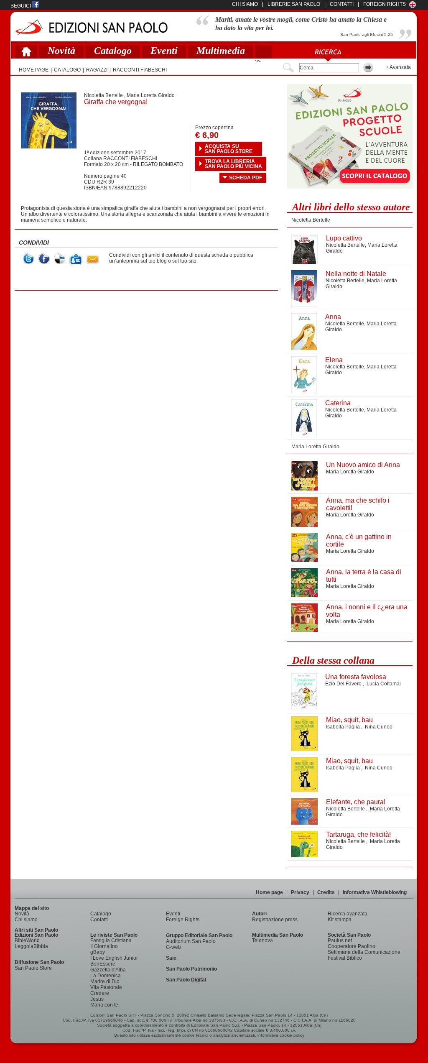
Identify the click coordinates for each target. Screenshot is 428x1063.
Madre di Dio (105, 981)
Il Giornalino (104, 946)
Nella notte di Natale (356, 273)
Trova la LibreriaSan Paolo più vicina (233, 163)
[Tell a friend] (93, 259)
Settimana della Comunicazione (364, 952)
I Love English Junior (114, 958)
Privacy (300, 892)
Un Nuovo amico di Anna (363, 464)
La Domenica (105, 976)
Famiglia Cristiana (111, 940)
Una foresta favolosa (355, 676)
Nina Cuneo (378, 727)
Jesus (97, 999)
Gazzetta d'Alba (108, 970)
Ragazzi (96, 70)
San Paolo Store (33, 968)
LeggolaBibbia (31, 946)
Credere (99, 993)
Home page (269, 892)
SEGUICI (21, 6)
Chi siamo (26, 919)
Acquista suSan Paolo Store (228, 148)
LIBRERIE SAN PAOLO (294, 4)
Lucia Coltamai (384, 684)
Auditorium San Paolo (191, 941)
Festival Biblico (345, 958)
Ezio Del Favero (344, 684)
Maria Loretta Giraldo (151, 95)
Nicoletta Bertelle (103, 95)
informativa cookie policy (280, 1035)
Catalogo (113, 50)
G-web (173, 947)
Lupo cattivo (344, 238)
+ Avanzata (398, 67)
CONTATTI (342, 4)
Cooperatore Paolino (351, 946)
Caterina (338, 402)
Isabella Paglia (343, 727)
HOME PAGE (33, 70)
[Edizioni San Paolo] (91, 27)
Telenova (262, 940)
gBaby (97, 952)
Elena (334, 359)
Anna (333, 316)
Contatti (99, 919)
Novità (61, 50)
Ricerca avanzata (347, 914)
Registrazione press (275, 919)
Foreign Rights (384, 4)
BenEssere (102, 964)
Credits (326, 892)
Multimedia (220, 50)
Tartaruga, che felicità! (358, 834)
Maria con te (104, 1005)
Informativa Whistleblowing (375, 892)
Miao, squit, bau (349, 719)
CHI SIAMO (245, 4)
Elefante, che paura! (355, 801)
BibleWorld (27, 940)
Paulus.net (340, 940)
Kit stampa (340, 919)
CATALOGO (67, 70)
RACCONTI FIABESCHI (140, 70)
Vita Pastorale (106, 987)
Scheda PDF (245, 178)
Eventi (164, 50)
